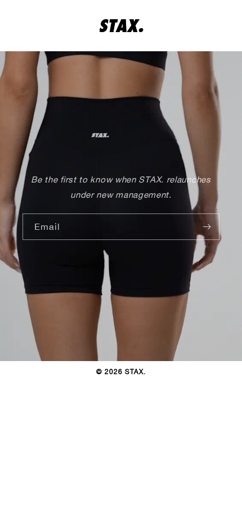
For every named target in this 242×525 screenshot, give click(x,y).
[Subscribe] (206, 226)
